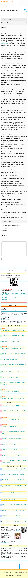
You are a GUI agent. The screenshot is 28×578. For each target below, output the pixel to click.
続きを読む (17, 530)
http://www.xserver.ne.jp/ (6, 542)
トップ (2, 572)
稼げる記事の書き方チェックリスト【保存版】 (13, 510)
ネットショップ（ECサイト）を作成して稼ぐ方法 (14, 521)
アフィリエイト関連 (8, 14)
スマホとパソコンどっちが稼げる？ (10, 297)
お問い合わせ (11, 572)
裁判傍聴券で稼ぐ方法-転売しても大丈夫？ (12, 438)
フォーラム (3, 14)
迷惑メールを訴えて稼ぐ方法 (9, 444)
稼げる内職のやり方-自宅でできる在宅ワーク (12, 341)
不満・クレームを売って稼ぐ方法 (10, 377)
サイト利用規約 (19, 572)
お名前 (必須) (4, 230)
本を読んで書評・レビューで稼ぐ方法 (11, 515)
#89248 (25, 22)
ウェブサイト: (4, 235)
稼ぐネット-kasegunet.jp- (7, 1)
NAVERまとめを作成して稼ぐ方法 (10, 499)
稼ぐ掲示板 (6, 572)
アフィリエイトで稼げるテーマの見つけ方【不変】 (14, 504)
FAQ (15, 572)
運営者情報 (25, 572)
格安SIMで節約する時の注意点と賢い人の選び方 (13, 398)
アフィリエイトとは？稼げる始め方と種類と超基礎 (14, 469)
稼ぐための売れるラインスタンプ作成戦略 (12, 455)
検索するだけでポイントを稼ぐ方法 (10, 371)
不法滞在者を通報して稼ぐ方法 (8, 319)
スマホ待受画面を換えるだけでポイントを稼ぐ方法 (14, 353)
